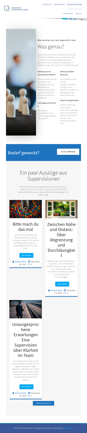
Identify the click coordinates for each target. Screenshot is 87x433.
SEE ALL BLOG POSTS (43, 403)
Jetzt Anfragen (68, 152)
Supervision (74, 4)
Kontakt (68, 13)
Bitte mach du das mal (26, 226)
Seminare (59, 4)
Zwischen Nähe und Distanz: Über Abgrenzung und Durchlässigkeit (61, 239)
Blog (79, 13)
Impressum (68, 428)
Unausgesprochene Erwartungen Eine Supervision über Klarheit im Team (25, 339)
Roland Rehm (21, 261)
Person (47, 4)
